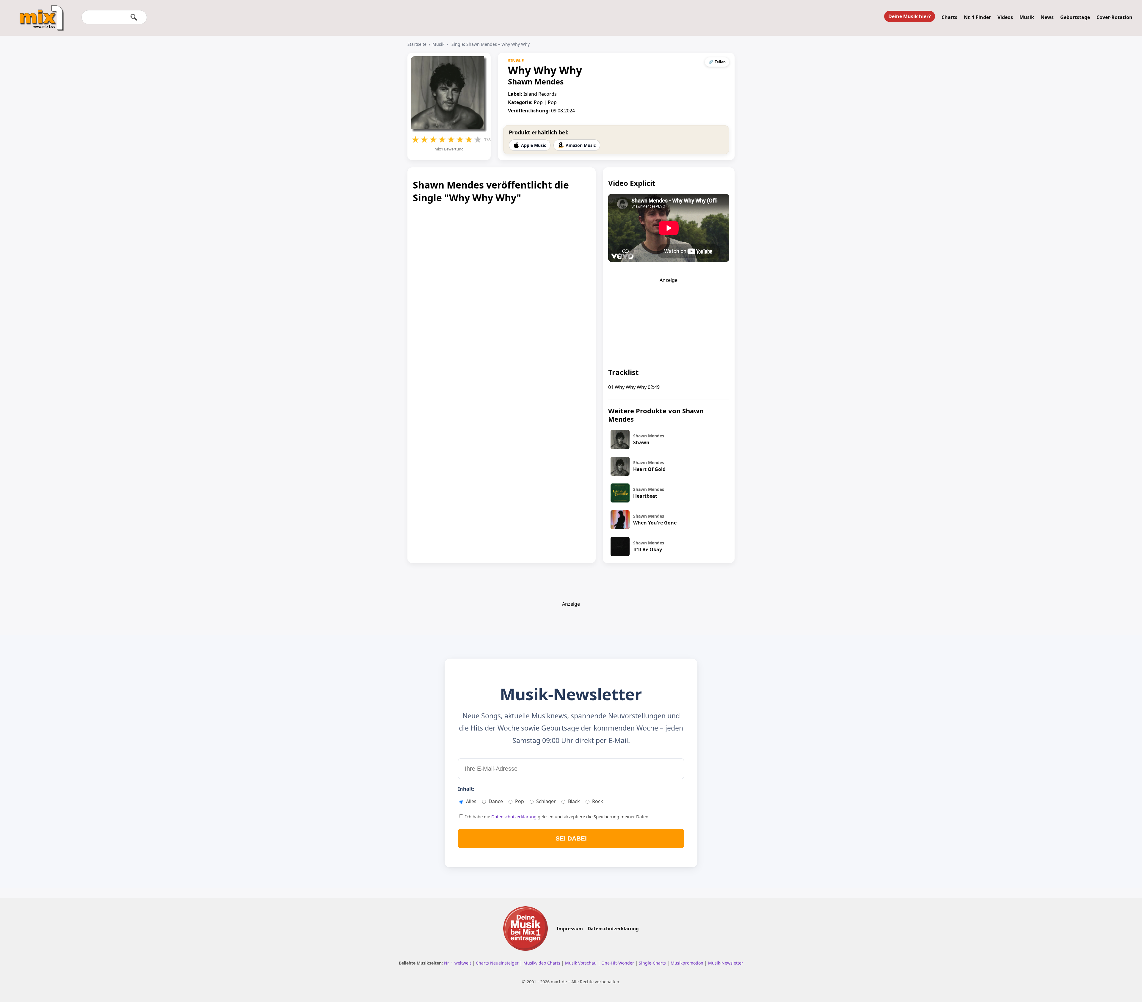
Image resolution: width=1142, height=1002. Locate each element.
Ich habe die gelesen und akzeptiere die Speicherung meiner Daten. (557, 816)
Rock (597, 801)
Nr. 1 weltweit (458, 963)
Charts (949, 17)
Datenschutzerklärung (514, 816)
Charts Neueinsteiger (498, 963)
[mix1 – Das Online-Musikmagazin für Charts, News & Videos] (39, 14)
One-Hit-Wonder (618, 963)
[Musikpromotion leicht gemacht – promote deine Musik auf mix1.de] (525, 928)
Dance (496, 801)
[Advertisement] (668, 320)
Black (574, 801)
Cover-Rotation (1114, 17)
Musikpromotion (688, 963)
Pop (519, 801)
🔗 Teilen (717, 62)
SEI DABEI (571, 838)
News (1047, 17)
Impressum (570, 929)
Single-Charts (653, 963)
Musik (1026, 17)
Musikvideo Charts (542, 963)
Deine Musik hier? (909, 16)
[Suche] (134, 17)
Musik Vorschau (581, 963)
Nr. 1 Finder (977, 17)
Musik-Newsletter (725, 963)
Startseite (416, 44)
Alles (471, 801)
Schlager (546, 801)
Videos (1005, 17)
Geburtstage (1075, 17)
